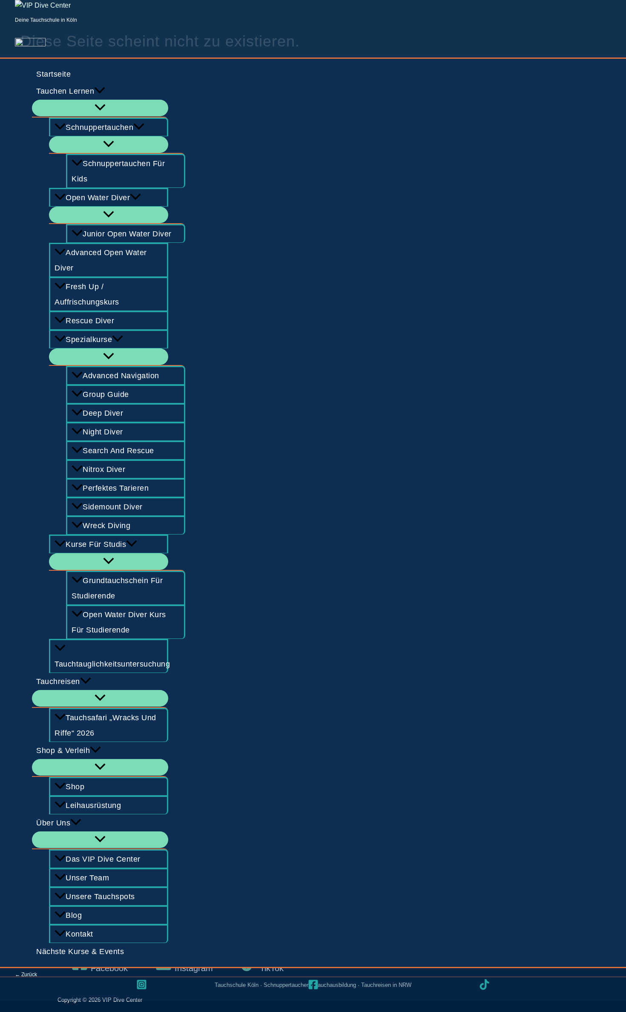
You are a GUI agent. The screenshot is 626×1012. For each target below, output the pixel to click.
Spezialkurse (89, 339)
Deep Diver (103, 413)
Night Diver (103, 432)
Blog (74, 915)
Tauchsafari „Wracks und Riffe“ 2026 (105, 725)
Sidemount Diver (113, 507)
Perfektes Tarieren (116, 488)
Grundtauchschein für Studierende (117, 588)
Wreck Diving (106, 525)
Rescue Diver (90, 320)
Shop (75, 786)
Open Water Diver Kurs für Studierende (119, 622)
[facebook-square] (313, 984)
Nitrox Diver (104, 469)
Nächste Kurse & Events (80, 951)
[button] (99, 91)
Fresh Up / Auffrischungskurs (87, 294)
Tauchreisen (58, 681)
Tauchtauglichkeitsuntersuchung (111, 664)
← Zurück (26, 975)
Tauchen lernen (65, 91)
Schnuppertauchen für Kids (118, 171)
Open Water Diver (98, 197)
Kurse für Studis (96, 544)
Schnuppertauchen (99, 127)
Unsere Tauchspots (100, 896)
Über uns (53, 823)
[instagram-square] (141, 984)
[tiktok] (484, 984)
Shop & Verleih (63, 750)
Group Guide (106, 394)
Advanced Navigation (121, 375)
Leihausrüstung (93, 805)
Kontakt (79, 934)
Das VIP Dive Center (103, 859)
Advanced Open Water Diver (101, 260)
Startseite (53, 74)
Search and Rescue (118, 450)
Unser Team (87, 878)
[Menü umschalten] (100, 108)
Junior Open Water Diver (127, 234)
